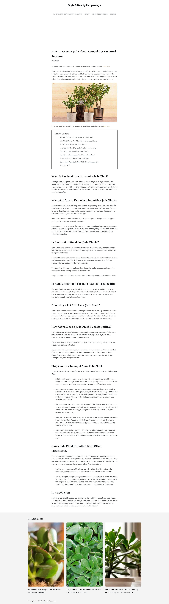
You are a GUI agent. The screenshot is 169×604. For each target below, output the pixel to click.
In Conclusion (65, 165)
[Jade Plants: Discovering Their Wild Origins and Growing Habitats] (46, 554)
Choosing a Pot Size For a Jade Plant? (74, 151)
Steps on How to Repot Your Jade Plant (75, 158)
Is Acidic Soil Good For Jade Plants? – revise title (78, 148)
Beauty (87, 14)
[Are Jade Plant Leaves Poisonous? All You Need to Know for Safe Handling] (84, 554)
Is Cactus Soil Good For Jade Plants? (73, 144)
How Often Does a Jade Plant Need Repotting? (77, 155)
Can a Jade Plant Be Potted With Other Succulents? (79, 162)
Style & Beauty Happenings (84, 5)
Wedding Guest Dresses (100, 14)
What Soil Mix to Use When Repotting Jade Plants (78, 141)
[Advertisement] (84, 30)
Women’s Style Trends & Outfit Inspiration (67, 14)
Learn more (106, 66)
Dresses (113, 14)
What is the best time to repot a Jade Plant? (76, 137)
